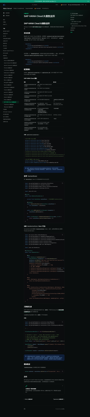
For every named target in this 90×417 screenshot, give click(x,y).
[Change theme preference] (86, 5)
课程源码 (7, 15)
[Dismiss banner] (88, 1)
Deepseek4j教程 (29, 8)
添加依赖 (72, 17)
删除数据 (72, 30)
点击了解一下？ (53, 1)
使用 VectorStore (74, 23)
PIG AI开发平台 (45, 8)
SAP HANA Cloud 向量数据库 (76, 15)
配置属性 (72, 19)
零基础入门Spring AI (7, 8)
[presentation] (44, 46)
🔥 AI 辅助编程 (38, 8)
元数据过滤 (72, 28)
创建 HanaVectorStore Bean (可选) (79, 25)
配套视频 (7, 12)
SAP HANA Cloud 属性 (76, 21)
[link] (44, 389)
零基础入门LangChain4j (18, 8)
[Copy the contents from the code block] (62, 44)
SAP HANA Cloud (36, 26)
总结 (71, 32)
